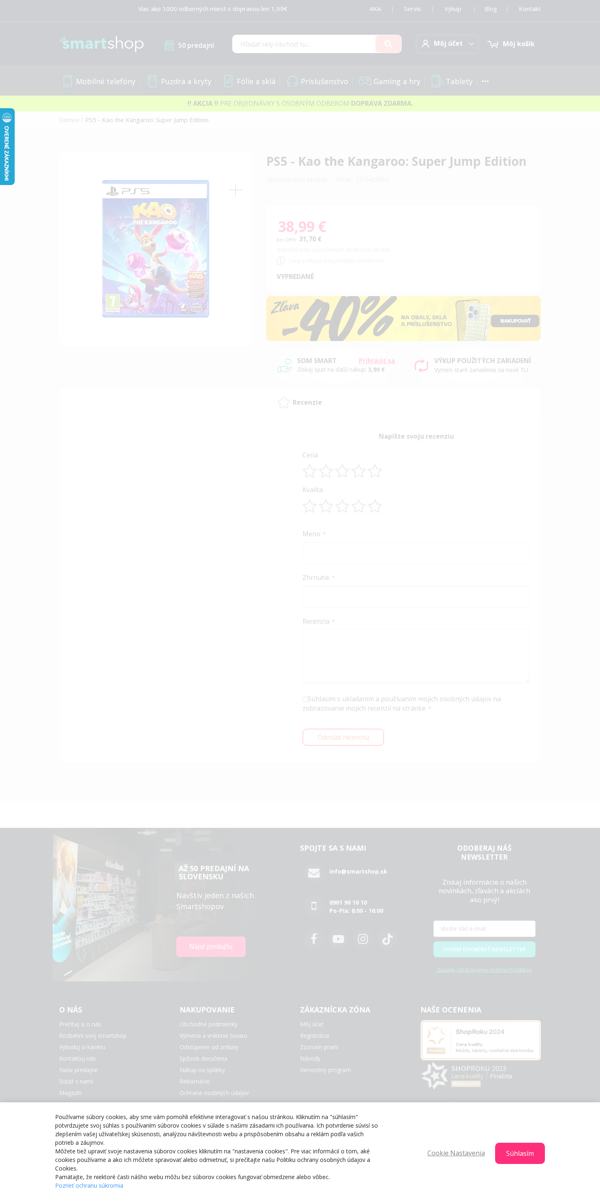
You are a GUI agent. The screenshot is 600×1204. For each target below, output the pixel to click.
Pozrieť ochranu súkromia (89, 1185)
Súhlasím (520, 1153)
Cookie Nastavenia (456, 1152)
